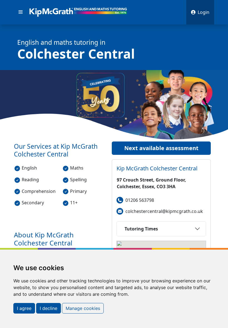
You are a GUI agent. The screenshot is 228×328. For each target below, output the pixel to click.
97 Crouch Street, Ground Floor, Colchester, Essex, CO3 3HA (151, 183)
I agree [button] (24, 308)
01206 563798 (139, 200)
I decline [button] (48, 308)
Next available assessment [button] (161, 148)
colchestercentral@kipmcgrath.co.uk (164, 211)
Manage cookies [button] (83, 308)
